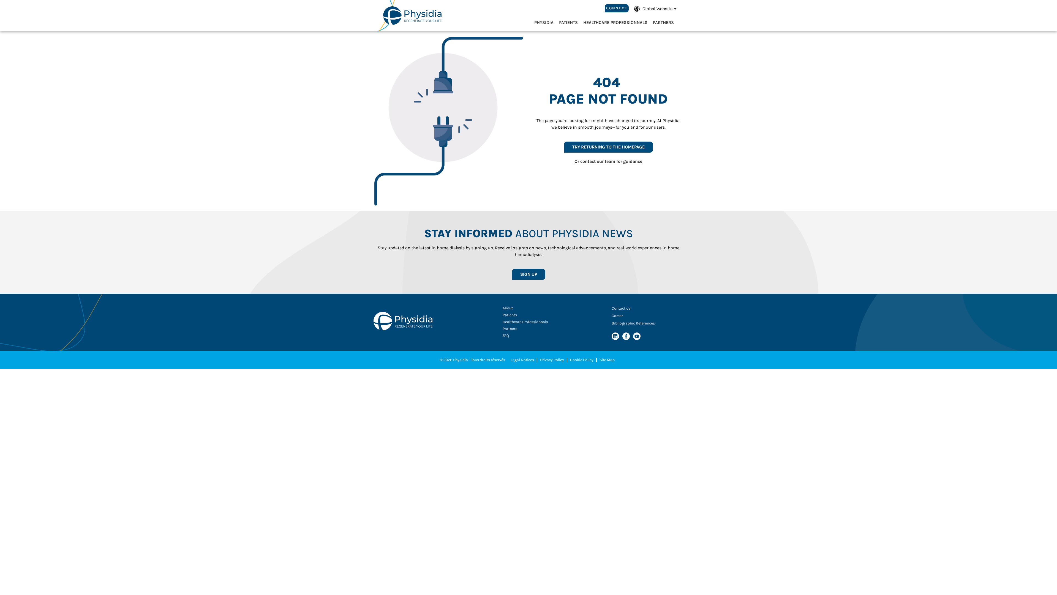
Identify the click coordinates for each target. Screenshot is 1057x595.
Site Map (607, 360)
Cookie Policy (581, 360)
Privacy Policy (552, 360)
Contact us (621, 308)
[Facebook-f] (626, 336)
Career (617, 315)
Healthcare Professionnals (615, 22)
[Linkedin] (615, 336)
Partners (663, 22)
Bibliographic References (633, 323)
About (508, 308)
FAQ (506, 335)
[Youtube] (637, 336)
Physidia (544, 22)
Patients (568, 22)
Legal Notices (522, 360)
